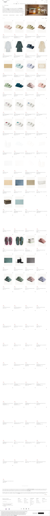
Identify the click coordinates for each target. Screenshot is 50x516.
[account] (45, 2)
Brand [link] (30, 3)
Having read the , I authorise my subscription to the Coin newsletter (8, 505)
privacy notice (9, 504)
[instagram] (21, 508)
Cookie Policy (31, 504)
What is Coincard (19, 499)
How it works (25, 500)
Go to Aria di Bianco (6, 5)
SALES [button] (14, 3)
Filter (42, 18)
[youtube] (26, 508)
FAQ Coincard (19, 500)
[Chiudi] (49, 513)
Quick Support (31, 499)
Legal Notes (37, 500)
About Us (37, 499)
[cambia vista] (45, 18)
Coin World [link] (35, 3)
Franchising (43, 498)
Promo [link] (32, 3)
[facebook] (23, 508)
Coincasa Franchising (44, 499)
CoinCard (19, 498)
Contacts (31, 500)
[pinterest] (28, 508)
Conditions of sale (32, 503)
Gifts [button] (18, 3)
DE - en (3, 0)
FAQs (42, 500)
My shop (46, 0)
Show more (23, 13)
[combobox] (26, 2)
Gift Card (25, 498)
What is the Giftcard (26, 499)
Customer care (7, 0)
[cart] (47, 2)
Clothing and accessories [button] (23, 3)
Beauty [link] (28, 3)
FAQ (30, 505)
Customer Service (32, 498)
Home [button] (16, 3)
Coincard (42, 0)
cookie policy (15, 515)
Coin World (37, 498)
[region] (25, 513)
